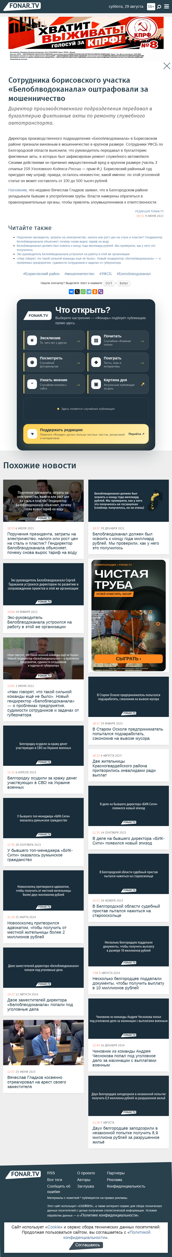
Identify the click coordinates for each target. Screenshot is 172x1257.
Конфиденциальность (126, 1186)
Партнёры (116, 1173)
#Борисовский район (41, 273)
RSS (51, 1173)
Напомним (17, 190)
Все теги (54, 1179)
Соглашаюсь (87, 1245)
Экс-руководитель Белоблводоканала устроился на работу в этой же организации (73, 254)
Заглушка (85, 1186)
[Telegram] (88, 291)
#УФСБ (105, 273)
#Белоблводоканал (134, 273)
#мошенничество (79, 273)
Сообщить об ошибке (58, 1189)
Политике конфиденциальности (109, 1215)
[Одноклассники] (94, 291)
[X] (77, 291)
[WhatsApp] (83, 291)
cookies (85, 1205)
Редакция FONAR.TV (149, 211)
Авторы (83, 1179)
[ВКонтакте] (71, 291)
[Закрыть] (166, 66)
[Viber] (100, 291)
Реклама (114, 1179)
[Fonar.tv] (22, 6)
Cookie (53, 1227)
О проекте (86, 1173)
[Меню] (166, 6)
